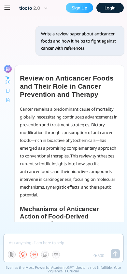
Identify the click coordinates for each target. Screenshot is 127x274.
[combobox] (34, 8)
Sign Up (79, 7)
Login (110, 7)
